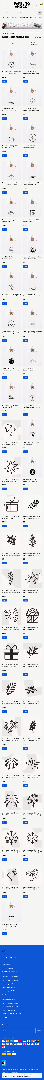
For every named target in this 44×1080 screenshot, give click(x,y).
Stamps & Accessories (9, 17)
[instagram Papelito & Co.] (2, 958)
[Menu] (3, 5)
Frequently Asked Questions (11, 991)
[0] (41, 5)
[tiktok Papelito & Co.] (15, 958)
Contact (4, 994)
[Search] (40, 13)
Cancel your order (34, 1069)
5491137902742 (7, 964)
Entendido (27, 1076)
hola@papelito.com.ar (9, 972)
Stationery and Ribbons (10, 984)
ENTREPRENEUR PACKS (10, 977)
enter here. (24, 1069)
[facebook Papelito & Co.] (7, 958)
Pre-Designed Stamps (28, 32)
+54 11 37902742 (7, 968)
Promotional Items (26, 17)
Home (3, 32)
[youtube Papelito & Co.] (11, 958)
